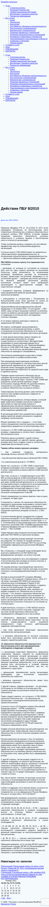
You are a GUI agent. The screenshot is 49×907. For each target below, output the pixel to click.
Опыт (7, 47)
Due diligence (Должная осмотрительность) (28, 26)
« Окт (3, 898)
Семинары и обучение (19, 41)
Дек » (9, 898)
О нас (7, 6)
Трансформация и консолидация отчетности (29, 39)
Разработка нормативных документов (26, 37)
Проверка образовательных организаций (27, 35)
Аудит (12, 20)
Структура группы (17, 8)
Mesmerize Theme (8, 904)
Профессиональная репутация (23, 12)
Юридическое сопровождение (23, 31)
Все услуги (10, 18)
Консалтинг (15, 24)
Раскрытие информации (20, 16)
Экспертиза (15, 22)
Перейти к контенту (9, 2)
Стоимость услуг (12, 45)
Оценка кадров (16, 43)
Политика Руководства (19, 10)
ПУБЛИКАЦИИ (11, 49)
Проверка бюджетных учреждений (24, 33)
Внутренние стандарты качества (24, 14)
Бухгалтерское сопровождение (23, 28)
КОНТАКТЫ (10, 51)
